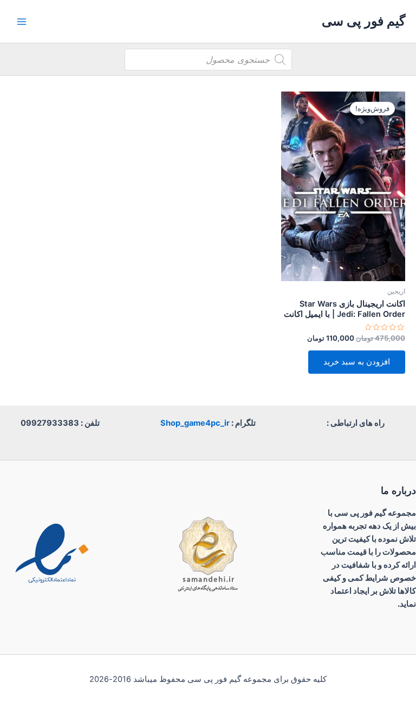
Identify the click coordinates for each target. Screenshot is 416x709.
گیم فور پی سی (363, 21)
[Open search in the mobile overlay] (208, 59)
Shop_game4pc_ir (195, 423)
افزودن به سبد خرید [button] (356, 362)
